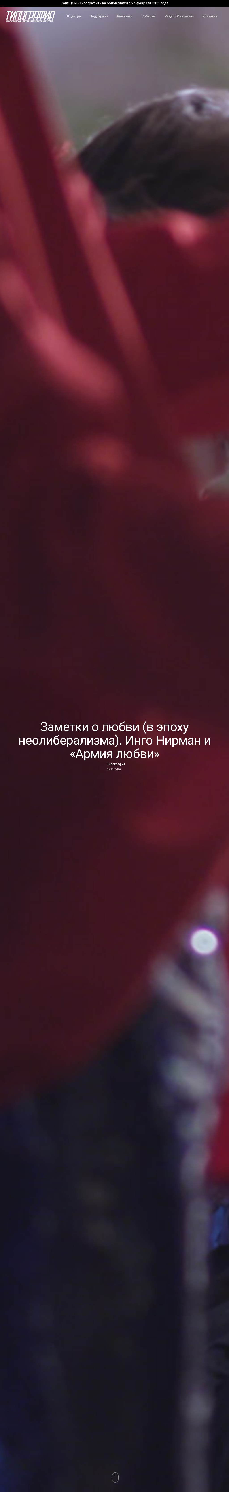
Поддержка (99, 16)
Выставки (125, 16)
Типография (116, 764)
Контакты (210, 16)
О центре (74, 16)
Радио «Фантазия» (179, 16)
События (149, 16)
